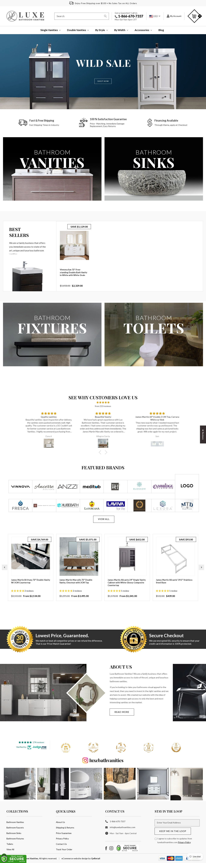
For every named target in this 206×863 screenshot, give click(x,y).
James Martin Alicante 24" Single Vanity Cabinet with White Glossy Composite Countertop (127, 582)
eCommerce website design (75, 858)
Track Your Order (64, 849)
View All (10, 849)
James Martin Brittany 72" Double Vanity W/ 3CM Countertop (30, 581)
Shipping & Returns (65, 827)
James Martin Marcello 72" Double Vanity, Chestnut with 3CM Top (75, 581)
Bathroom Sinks (13, 833)
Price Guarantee (63, 833)
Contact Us (61, 844)
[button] (48, 30)
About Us (60, 822)
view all (103, 519)
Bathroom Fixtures (15, 838)
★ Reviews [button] (203, 434)
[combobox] (81, 16)
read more (121, 712)
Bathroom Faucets (15, 827)
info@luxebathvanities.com (122, 827)
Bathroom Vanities (15, 822)
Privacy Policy (62, 838)
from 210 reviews (103, 406)
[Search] (105, 16)
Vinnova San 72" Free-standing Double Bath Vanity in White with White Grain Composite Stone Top (73, 273)
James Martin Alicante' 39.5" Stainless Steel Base (174, 581)
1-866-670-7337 (130, 16)
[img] (103, 402)
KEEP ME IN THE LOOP (172, 831)
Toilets (9, 844)
